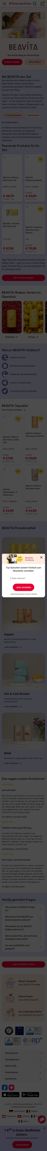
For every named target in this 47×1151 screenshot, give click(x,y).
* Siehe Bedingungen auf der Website (23, 594)
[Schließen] (41, 557)
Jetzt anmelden (23, 587)
